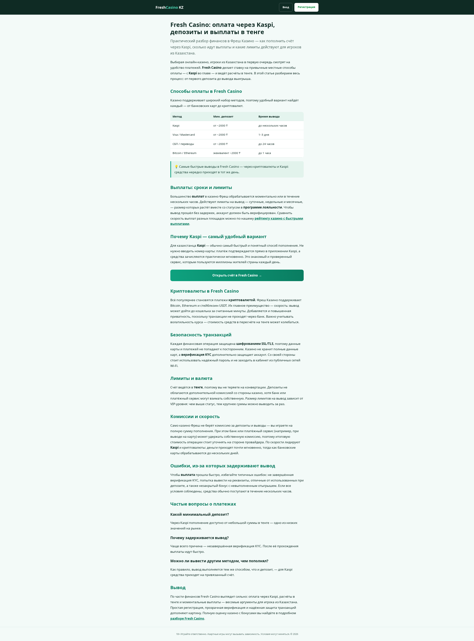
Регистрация (306, 7)
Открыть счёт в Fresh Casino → (237, 275)
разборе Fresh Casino (187, 618)
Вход (286, 7)
